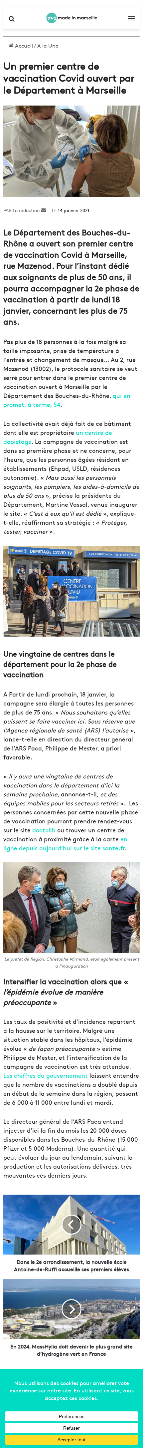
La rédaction (26, 210)
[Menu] (131, 20)
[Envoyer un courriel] (43, 210)
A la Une (48, 45)
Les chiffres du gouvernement (45, 1075)
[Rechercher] (11, 20)
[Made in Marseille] (71, 18)
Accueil (23, 45)
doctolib (44, 830)
